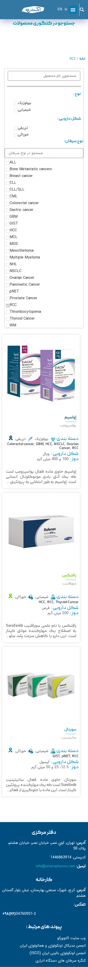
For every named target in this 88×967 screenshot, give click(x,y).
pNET (66, 756)
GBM (40, 444)
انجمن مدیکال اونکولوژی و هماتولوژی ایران (53, 946)
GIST (56, 756)
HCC (49, 444)
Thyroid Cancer (67, 602)
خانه (82, 59)
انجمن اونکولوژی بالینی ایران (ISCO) (58, 953)
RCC (75, 448)
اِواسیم (70, 418)
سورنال (70, 730)
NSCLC (59, 444)
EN (59, 9)
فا (66, 9)
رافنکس (69, 576)
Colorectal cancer (20, 444)
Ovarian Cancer (69, 446)
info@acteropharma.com (55, 866)
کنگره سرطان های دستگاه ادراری (60, 960)
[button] (82, 10)
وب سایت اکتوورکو (71, 938)
